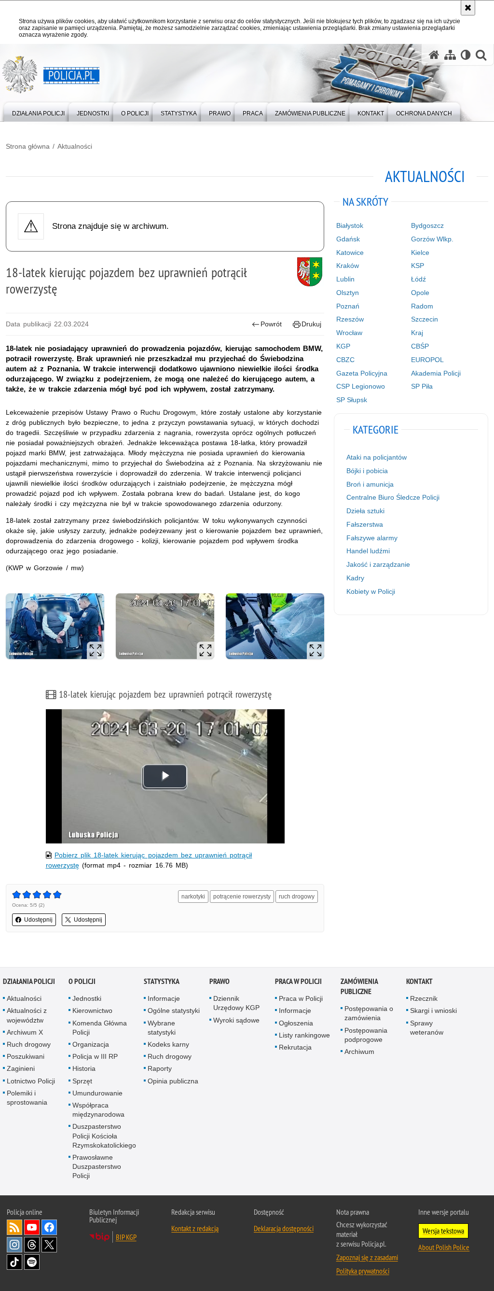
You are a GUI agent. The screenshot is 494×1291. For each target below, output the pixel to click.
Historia (84, 1068)
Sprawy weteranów (426, 1027)
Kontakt (419, 981)
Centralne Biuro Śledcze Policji (392, 497)
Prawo (219, 981)
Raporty (160, 1068)
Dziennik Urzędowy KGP (236, 1003)
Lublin (345, 279)
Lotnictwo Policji (31, 1081)
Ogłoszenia (296, 1023)
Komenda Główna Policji (99, 1027)
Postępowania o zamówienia (368, 1013)
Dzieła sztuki (365, 511)
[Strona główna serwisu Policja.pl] (434, 55)
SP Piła (422, 386)
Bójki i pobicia (367, 471)
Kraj (417, 333)
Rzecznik (424, 998)
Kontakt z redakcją (195, 1228)
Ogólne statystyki (174, 1010)
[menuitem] (38, 111)
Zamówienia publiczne (359, 986)
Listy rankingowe (304, 1035)
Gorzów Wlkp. (432, 239)
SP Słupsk (351, 400)
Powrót (271, 324)
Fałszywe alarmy (372, 538)
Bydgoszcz (427, 225)
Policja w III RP (95, 1056)
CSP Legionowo (360, 386)
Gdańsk (348, 239)
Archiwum (359, 1051)
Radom (422, 306)
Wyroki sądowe (236, 1020)
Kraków (347, 265)
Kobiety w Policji (370, 591)
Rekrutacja (295, 1047)
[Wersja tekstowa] (466, 55)
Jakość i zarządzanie (378, 564)
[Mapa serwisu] (450, 55)
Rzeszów (350, 319)
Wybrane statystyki (162, 1027)
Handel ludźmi (368, 551)
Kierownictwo (92, 1010)
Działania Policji (29, 981)
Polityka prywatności (362, 1271)
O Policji (82, 981)
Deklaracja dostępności (284, 1228)
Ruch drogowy (29, 1044)
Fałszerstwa (364, 524)
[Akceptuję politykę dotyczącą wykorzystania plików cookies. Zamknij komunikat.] (468, 7)
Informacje (164, 998)
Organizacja (90, 1044)
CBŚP (420, 346)
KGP (343, 346)
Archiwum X (25, 1032)
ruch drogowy (297, 896)
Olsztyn (347, 292)
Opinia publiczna (173, 1081)
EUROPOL (427, 360)
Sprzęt (82, 1081)
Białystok (349, 225)
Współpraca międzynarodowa (98, 1109)
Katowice (350, 252)
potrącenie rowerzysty (242, 896)
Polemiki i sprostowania (27, 1097)
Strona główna (28, 146)
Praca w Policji (298, 981)
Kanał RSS (14, 1227)
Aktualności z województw (27, 1015)
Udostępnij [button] (38, 919)
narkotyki (193, 896)
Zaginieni (21, 1068)
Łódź (418, 279)
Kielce (420, 252)
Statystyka (161, 981)
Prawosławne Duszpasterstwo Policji (96, 1166)
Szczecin (424, 319)
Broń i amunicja (370, 484)
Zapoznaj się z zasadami (367, 1257)
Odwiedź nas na (32, 1227)
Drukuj (311, 324)
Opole (420, 292)
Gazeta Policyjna (361, 373)
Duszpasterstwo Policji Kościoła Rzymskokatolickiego (104, 1136)
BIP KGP (126, 1237)
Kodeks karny (168, 1044)
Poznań (347, 306)
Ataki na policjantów (376, 457)
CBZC (345, 360)
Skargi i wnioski (433, 1010)
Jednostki (86, 998)
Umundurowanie (97, 1093)
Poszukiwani (25, 1056)
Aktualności (74, 146)
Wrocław (349, 333)
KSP (417, 265)
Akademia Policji (436, 373)
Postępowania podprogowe (365, 1034)
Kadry (355, 578)
